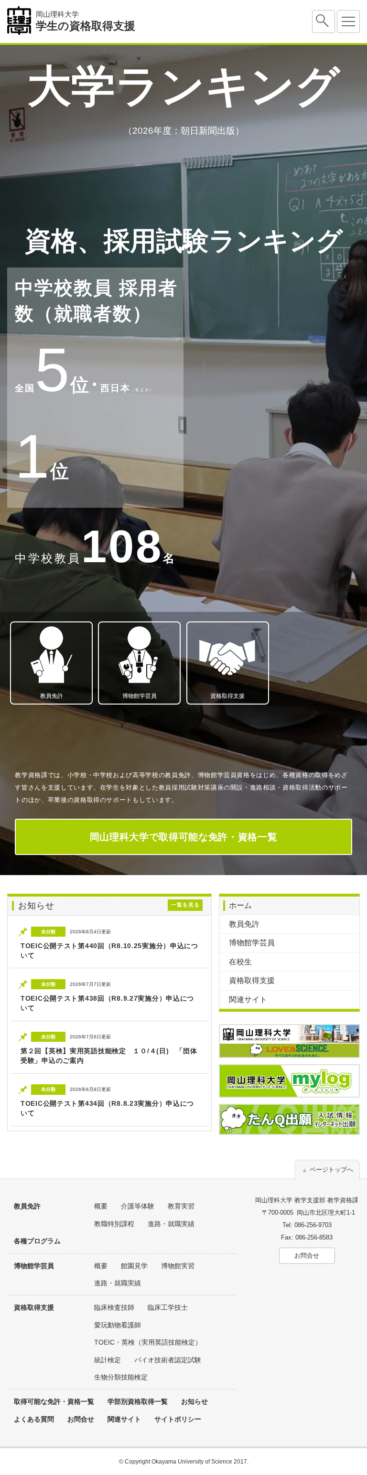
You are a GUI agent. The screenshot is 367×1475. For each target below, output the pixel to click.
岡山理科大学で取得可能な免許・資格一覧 (183, 837)
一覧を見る (185, 905)
